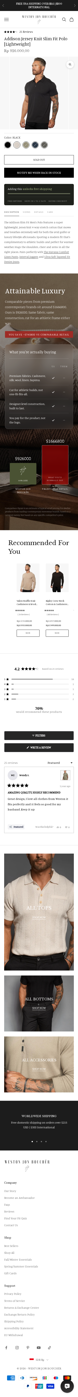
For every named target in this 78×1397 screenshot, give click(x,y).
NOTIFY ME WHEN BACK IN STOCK (39, 172)
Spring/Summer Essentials (21, 1266)
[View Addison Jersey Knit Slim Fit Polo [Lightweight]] (65, 775)
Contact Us (11, 1225)
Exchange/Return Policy (19, 1314)
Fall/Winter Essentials (18, 1259)
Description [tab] (11, 212)
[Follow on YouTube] (39, 1348)
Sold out (39, 159)
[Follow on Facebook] (6, 1348)
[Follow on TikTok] (49, 1348)
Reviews (9, 1211)
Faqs (7, 1204)
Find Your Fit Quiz (15, 1218)
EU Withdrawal (13, 1335)
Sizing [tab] (26, 212)
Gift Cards (10, 1273)
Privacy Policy (12, 1293)
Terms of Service (14, 1300)
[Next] (69, 800)
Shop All (9, 1252)
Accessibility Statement (18, 1328)
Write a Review (46, 748)
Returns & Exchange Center (21, 1307)
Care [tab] (50, 212)
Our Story (10, 1191)
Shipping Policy (14, 1321)
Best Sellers (11, 1246)
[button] (18, 32)
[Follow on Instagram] (17, 1348)
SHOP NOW (39, 917)
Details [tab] (38, 212)
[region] (39, 1122)
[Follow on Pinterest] (28, 1348)
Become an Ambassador (19, 1197)
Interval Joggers (28, 256)
